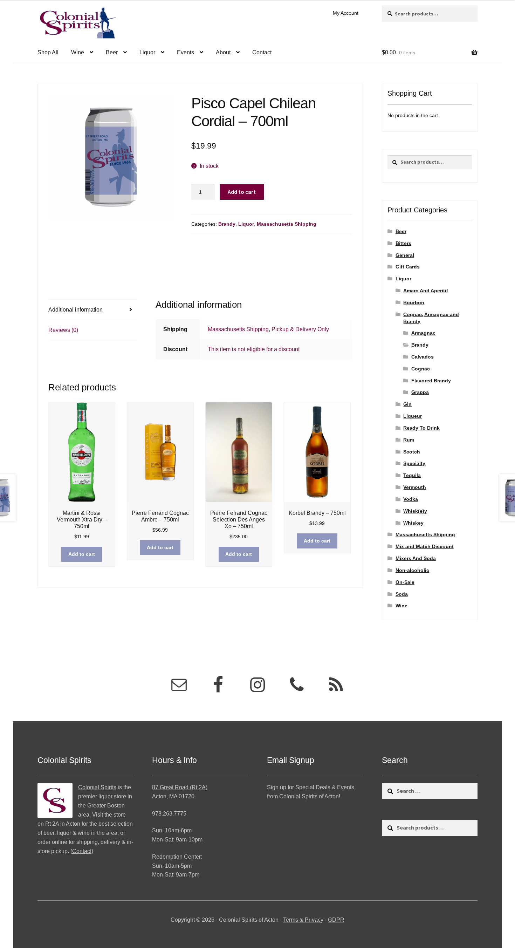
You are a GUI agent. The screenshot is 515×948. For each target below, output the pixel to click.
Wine (77, 52)
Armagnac (423, 333)
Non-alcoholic (412, 570)
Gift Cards (408, 267)
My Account (345, 13)
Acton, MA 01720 (173, 796)
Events (185, 52)
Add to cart (242, 191)
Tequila (412, 475)
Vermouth (414, 487)
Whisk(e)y (415, 511)
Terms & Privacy (303, 920)
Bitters (403, 243)
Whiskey (413, 523)
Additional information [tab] (75, 310)
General (405, 255)
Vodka (410, 499)
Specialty (414, 463)
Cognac (420, 368)
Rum (408, 440)
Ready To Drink (421, 428)
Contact (262, 52)
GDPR (336, 920)
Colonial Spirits (97, 787)
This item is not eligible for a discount (254, 349)
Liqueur (412, 416)
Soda (402, 594)
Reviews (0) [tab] (63, 330)
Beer (112, 52)
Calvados (422, 357)
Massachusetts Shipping (286, 224)
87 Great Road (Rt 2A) (179, 787)
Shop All (48, 52)
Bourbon (413, 302)
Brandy (226, 224)
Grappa (420, 392)
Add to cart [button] (81, 554)
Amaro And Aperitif (425, 290)
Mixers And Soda (416, 558)
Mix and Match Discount (425, 546)
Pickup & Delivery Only (300, 329)
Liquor (147, 52)
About (223, 52)
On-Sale (405, 582)
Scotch (411, 452)
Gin (407, 404)
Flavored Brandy (431, 380)
